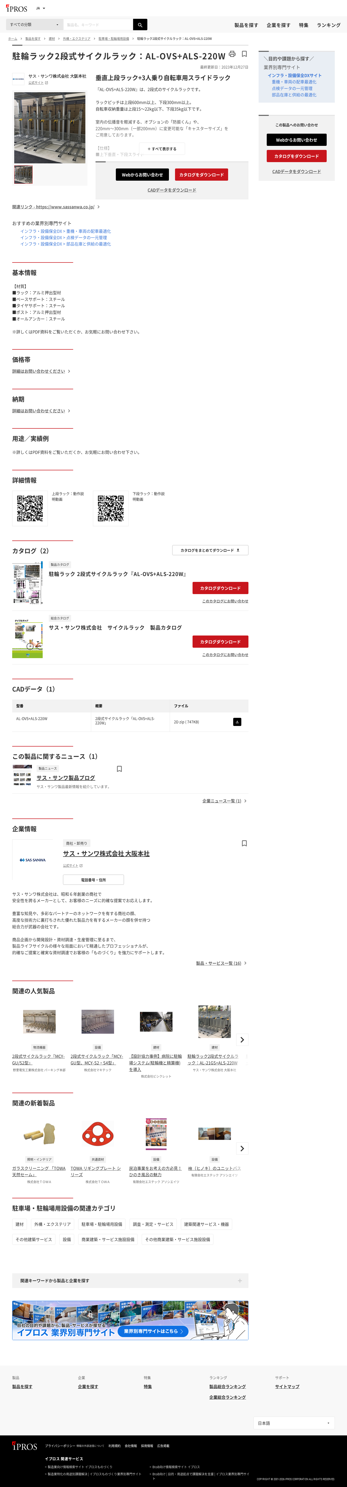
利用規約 (114, 1446)
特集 (304, 25)
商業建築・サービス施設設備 (108, 1239)
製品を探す (246, 25)
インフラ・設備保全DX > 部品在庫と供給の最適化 (65, 244)
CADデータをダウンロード (172, 190)
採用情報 (147, 1446)
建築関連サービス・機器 (206, 1224)
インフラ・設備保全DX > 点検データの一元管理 (63, 237)
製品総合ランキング (227, 1386)
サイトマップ (287, 1386)
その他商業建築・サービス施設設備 (177, 1239)
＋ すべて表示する (162, 148)
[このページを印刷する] (232, 54)
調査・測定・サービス (153, 1224)
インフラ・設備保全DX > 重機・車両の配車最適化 (65, 231)
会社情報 (131, 1446)
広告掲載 (163, 1446)
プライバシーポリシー (60, 1446)
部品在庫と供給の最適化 (294, 94)
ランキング (329, 25)
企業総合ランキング (227, 1397)
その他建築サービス (33, 1239)
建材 (19, 1224)
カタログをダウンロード (201, 175)
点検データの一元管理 (292, 88)
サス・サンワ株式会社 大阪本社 (57, 76)
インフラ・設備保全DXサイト (295, 75)
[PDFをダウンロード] (237, 722)
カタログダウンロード (220, 588)
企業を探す (279, 25)
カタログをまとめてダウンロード (207, 550)
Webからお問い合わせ (142, 175)
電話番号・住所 (93, 879)
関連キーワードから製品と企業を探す (54, 1280)
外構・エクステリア (52, 1224)
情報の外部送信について (90, 1445)
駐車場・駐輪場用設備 (102, 1224)
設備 (67, 1239)
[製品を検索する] (140, 24)
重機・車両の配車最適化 (294, 82)
